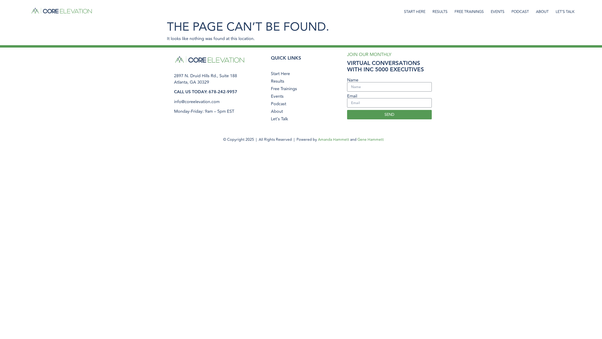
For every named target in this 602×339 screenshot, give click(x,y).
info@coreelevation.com (197, 101)
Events (497, 12)
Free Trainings (469, 12)
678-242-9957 (223, 92)
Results (440, 12)
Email (352, 96)
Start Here (414, 12)
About (542, 12)
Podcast (520, 12)
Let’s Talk (565, 12)
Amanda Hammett (333, 139)
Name (352, 80)
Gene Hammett (370, 139)
